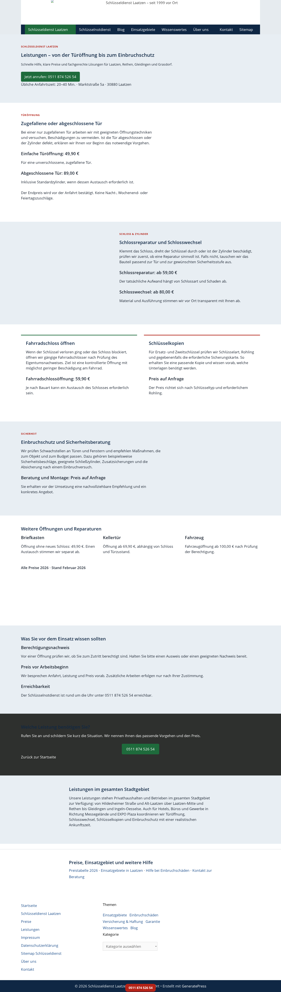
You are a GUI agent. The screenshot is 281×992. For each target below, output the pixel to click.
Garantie (153, 921)
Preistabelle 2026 (83, 870)
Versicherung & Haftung (123, 921)
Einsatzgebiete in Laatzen (122, 870)
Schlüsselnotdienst (95, 29)
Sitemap (246, 29)
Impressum (30, 937)
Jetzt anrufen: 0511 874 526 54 (50, 76)
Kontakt (226, 29)
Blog (121, 29)
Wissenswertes (174, 29)
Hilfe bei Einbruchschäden (167, 870)
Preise (26, 921)
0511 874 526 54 (140, 749)
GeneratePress (194, 986)
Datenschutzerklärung (39, 945)
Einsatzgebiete (143, 29)
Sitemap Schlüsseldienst (41, 953)
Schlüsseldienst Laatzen (48, 29)
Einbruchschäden (143, 914)
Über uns (201, 29)
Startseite (29, 905)
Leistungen (30, 929)
